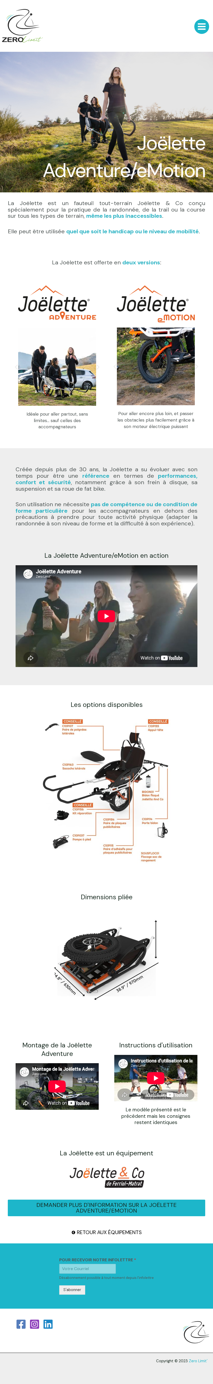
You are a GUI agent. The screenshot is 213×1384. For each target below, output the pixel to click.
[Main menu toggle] (201, 26)
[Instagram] (34, 1324)
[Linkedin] (48, 1324)
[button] (16, 367)
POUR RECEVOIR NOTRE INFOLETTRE (97, 1260)
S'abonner (72, 1289)
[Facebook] (21, 1324)
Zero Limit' (198, 1361)
